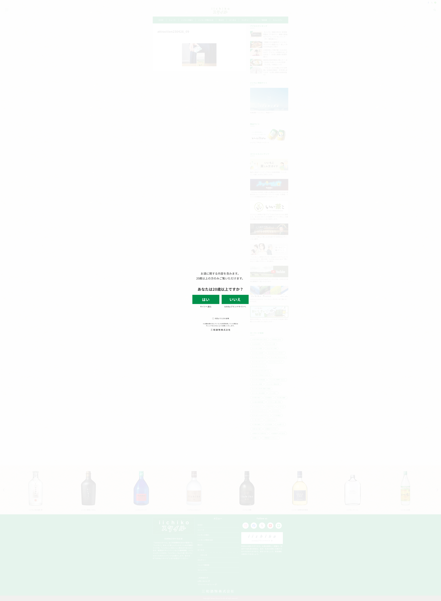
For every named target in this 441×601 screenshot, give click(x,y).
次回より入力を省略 (222, 318)
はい (206, 299)
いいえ (235, 299)
